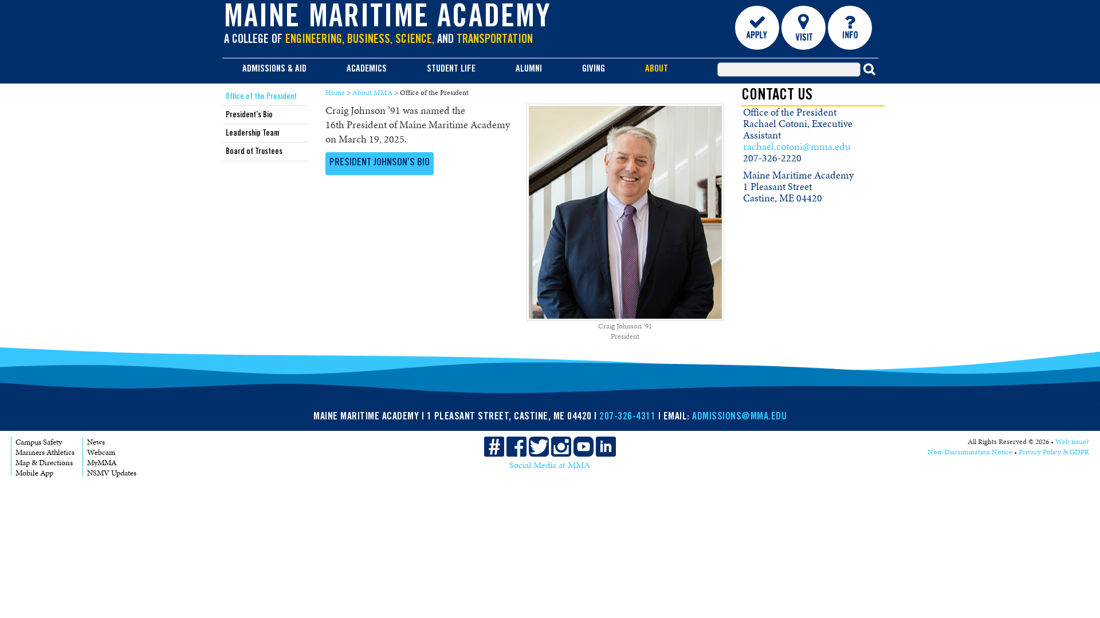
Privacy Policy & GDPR (1054, 452)
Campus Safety (38, 442)
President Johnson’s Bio (379, 163)
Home (335, 93)
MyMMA (102, 462)
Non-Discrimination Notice (970, 452)
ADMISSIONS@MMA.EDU (739, 417)
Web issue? (1072, 442)
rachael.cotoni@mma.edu (797, 146)
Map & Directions (44, 462)
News (96, 442)
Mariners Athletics (44, 452)
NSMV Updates (111, 473)
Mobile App (34, 473)
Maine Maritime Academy (388, 19)
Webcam (101, 452)
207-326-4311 (627, 417)
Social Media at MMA (549, 465)
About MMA (372, 93)
